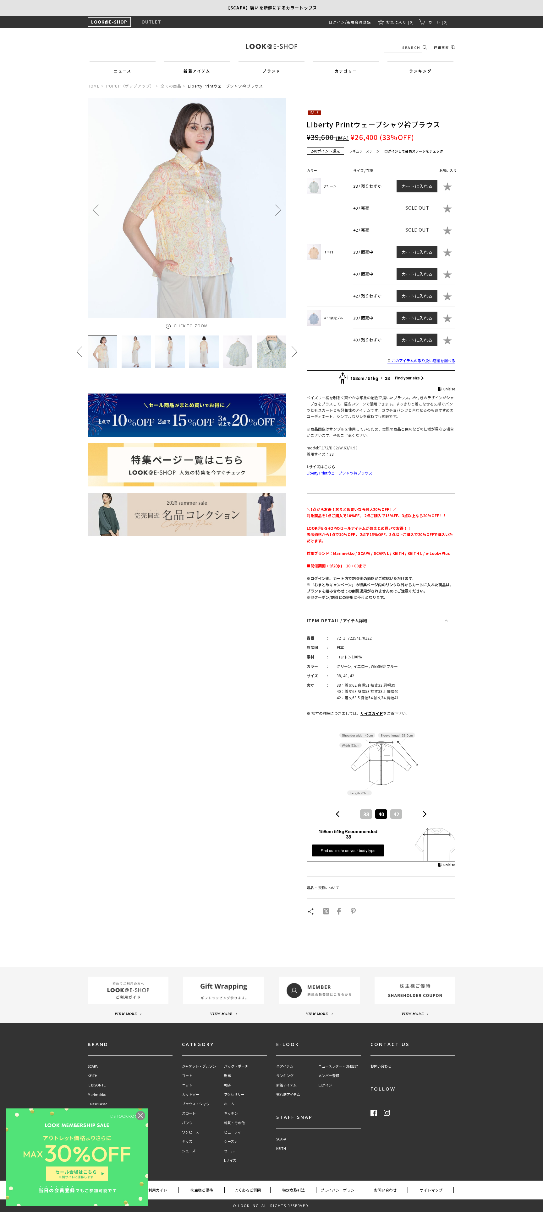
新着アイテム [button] (197, 70)
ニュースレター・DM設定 (338, 1066)
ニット (187, 1085)
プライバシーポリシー (339, 1190)
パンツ (187, 1122)
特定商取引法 (293, 1190)
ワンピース (190, 1132)
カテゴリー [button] (346, 70)
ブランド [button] (271, 70)
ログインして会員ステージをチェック (413, 150)
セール (229, 1151)
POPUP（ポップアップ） (130, 85)
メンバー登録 (328, 1075)
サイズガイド (371, 713)
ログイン (337, 21)
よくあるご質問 (247, 1190)
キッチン (231, 1113)
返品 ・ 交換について (323, 887)
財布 (227, 1075)
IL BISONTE (97, 1085)
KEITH (92, 1075)
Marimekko (97, 1094)
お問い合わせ (380, 1066)
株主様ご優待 (201, 1190)
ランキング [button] (420, 70)
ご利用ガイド (156, 1190)
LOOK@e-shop (271, 46)
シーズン (231, 1141)
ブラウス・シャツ (196, 1104)
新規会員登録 (359, 21)
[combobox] (381, 814)
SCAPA (93, 1066)
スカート (189, 1113)
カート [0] (438, 21)
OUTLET (151, 22)
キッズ (187, 1141)
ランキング (284, 1075)
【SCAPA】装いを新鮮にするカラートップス (271, 8)
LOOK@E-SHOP (109, 22)
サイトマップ (431, 1190)
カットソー (190, 1094)
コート (187, 1075)
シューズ (188, 1151)
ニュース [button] (123, 70)
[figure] (338, 814)
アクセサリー (234, 1094)
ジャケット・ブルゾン (199, 1066)
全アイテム (284, 1066)
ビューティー (234, 1132)
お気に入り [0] (400, 21)
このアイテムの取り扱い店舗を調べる (423, 360)
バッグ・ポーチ (236, 1066)
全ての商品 (171, 85)
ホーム (229, 1104)
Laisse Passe (97, 1104)
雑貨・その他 (234, 1122)
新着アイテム (286, 1085)
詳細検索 (441, 47)
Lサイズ (230, 1160)
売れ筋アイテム (288, 1094)
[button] (278, 210)
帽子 (227, 1085)
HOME (94, 85)
